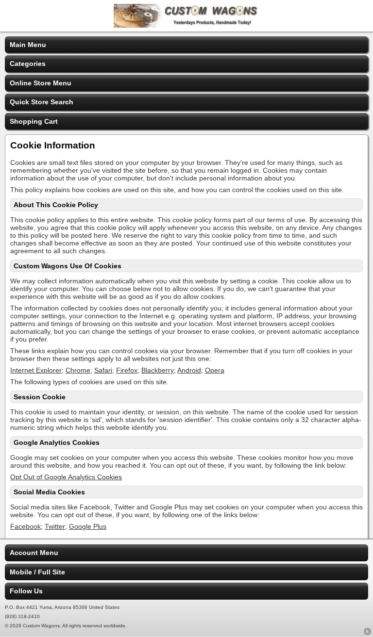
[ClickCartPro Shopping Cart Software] (367, 633)
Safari (103, 370)
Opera (214, 370)
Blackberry (157, 370)
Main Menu (28, 45)
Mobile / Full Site (37, 572)
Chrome (78, 370)
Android (189, 370)
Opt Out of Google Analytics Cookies (66, 477)
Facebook (25, 526)
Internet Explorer (36, 370)
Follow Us (26, 591)
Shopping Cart (34, 121)
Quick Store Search (41, 102)
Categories (28, 63)
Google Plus (87, 526)
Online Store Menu (40, 83)
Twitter (55, 526)
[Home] (186, 25)
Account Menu (34, 552)
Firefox (126, 370)
